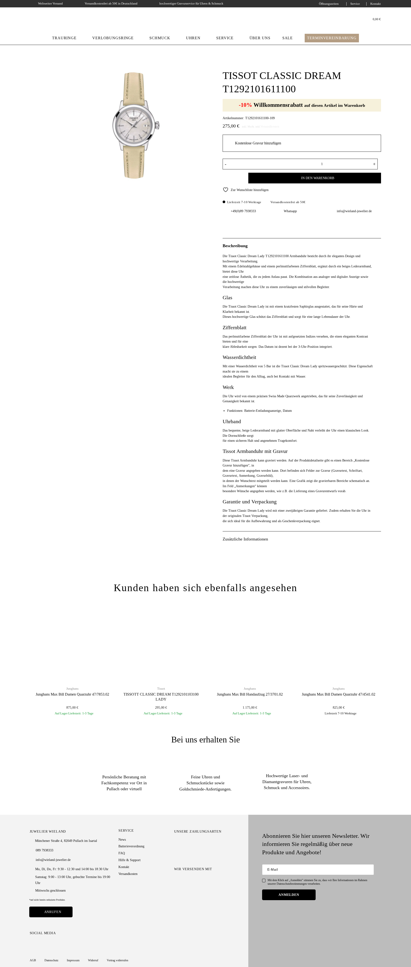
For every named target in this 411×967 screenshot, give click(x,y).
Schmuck (159, 38)
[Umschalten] (378, 245)
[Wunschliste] (361, 19)
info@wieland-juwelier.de (354, 211)
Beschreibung (235, 245)
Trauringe (64, 38)
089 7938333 (44, 850)
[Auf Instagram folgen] (32, 944)
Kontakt (375, 3)
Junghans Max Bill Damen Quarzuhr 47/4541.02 (338, 694)
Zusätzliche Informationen (245, 539)
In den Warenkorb (317, 178)
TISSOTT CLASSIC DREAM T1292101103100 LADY (161, 697)
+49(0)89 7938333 (243, 211)
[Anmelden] (354, 19)
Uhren (193, 38)
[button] (374, 19)
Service (355, 3)
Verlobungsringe (113, 38)
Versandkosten (269, 126)
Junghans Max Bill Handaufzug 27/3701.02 (250, 694)
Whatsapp (290, 211)
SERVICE (225, 38)
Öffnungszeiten (329, 3)
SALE (287, 38)
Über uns (260, 38)
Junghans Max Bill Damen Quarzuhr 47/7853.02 (72, 694)
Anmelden (289, 895)
